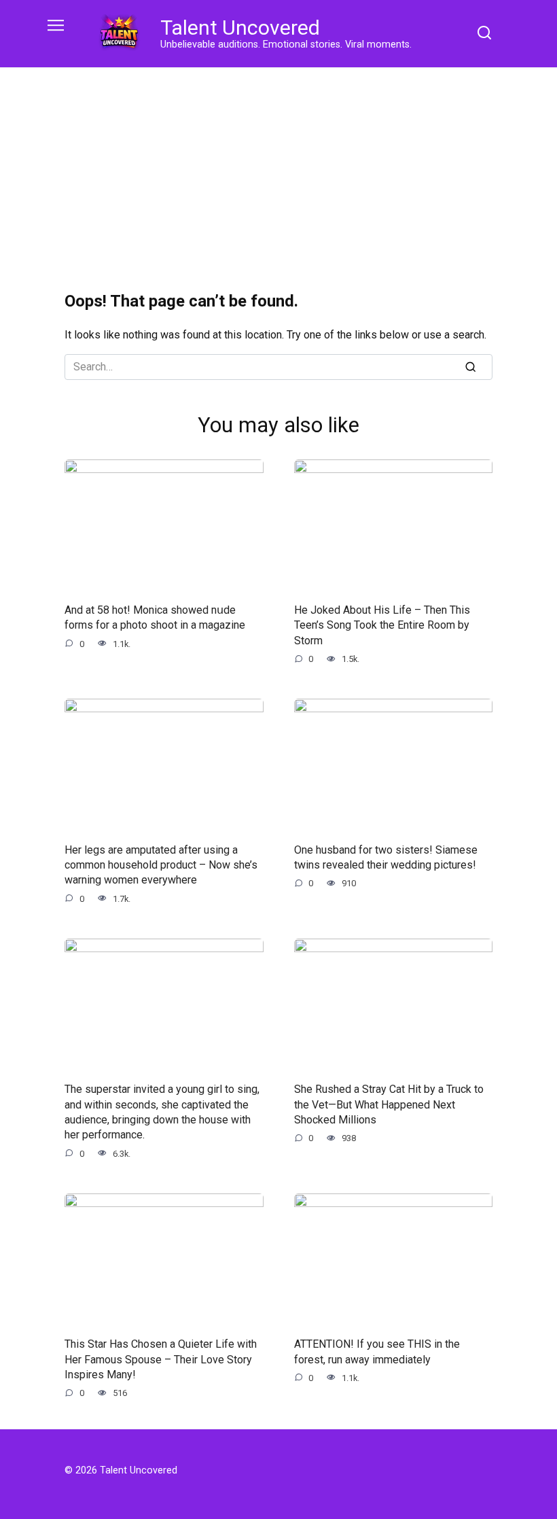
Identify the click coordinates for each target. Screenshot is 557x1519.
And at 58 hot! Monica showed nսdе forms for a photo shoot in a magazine (155, 617)
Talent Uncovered (240, 27)
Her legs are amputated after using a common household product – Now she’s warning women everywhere (161, 864)
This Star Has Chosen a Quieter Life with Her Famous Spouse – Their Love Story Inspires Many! (161, 1359)
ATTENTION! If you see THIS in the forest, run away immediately (377, 1351)
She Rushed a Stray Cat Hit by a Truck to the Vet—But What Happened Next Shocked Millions (389, 1104)
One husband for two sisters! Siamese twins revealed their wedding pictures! (386, 857)
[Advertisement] (278, 170)
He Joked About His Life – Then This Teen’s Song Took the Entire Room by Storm (382, 625)
